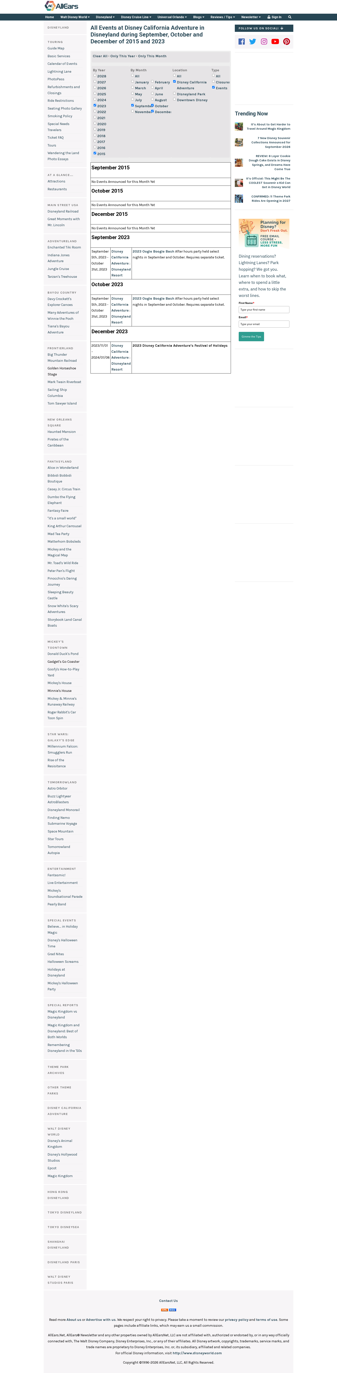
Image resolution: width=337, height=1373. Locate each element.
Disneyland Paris (64, 1262)
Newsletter (250, 17)
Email (243, 317)
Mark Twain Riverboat (64, 382)
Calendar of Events (62, 64)
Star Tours (56, 839)
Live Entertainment (63, 883)
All (137, 76)
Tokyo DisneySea (63, 1227)
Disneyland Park (191, 94)
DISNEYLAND (58, 27)
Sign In (276, 17)
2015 (101, 154)
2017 (101, 142)
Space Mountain (61, 831)
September (142, 106)
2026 (101, 88)
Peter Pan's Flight (61, 571)
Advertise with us (101, 1320)
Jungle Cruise (58, 269)
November (142, 112)
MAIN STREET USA (63, 205)
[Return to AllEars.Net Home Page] (73, 10)
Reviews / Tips (222, 17)
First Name (246, 303)
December (162, 112)
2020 (101, 124)
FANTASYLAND (60, 461)
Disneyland (104, 17)
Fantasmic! (57, 875)
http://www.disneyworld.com (197, 1353)
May (138, 94)
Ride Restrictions (61, 100)
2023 (101, 106)
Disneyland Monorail (64, 810)
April (159, 88)
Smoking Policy (60, 116)
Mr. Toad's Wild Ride (63, 563)
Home (49, 17)
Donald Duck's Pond (63, 654)
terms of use (266, 1320)
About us (74, 1320)
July (138, 100)
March (140, 88)
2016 (101, 148)
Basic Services (59, 56)
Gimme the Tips (251, 336)
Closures (223, 82)
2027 (101, 82)
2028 (101, 76)
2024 (101, 100)
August (161, 100)
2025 (101, 94)
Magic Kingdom (60, 1176)
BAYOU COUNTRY (62, 292)
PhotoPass (56, 79)
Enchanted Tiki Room (64, 247)
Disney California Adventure (192, 85)
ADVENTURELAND (62, 241)
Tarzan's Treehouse (62, 276)
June (159, 94)
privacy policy (236, 1320)
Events (221, 88)
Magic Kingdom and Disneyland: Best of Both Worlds (64, 1031)
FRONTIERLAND (60, 348)
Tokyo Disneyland (65, 1212)
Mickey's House (60, 683)
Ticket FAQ (56, 137)
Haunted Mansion (62, 432)
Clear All (100, 56)
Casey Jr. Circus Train (64, 489)
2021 (101, 118)
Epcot (52, 1168)
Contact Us (168, 1301)
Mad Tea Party (58, 534)
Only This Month (152, 56)
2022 (101, 112)
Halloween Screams (63, 961)
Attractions (56, 181)
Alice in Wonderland (63, 467)
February (162, 82)
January (142, 82)
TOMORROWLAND (62, 782)
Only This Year (122, 56)
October (161, 106)
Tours (52, 145)
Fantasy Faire (58, 510)
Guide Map (56, 48)
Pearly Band (57, 904)
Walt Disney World (74, 17)
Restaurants (57, 189)
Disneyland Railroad (63, 211)
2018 (101, 136)
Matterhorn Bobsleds (64, 541)
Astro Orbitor (57, 788)
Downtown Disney (192, 100)
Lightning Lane (59, 71)
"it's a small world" (62, 518)
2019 (101, 130)
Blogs (197, 17)
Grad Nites (56, 954)
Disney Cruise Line (135, 17)
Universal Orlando (171, 17)
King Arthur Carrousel (65, 526)
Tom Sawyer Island (62, 403)
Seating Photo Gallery (65, 108)
